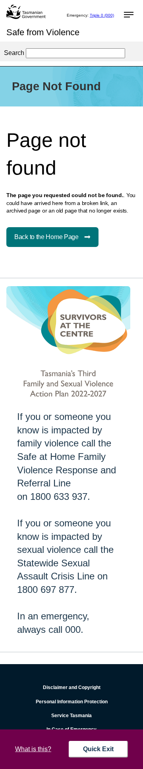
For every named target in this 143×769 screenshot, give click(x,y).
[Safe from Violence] (26, 12)
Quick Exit (98, 749)
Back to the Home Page (46, 237)
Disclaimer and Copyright (71, 687)
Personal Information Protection (72, 701)
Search (14, 52)
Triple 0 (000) (102, 15)
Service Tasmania (71, 715)
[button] (128, 15)
